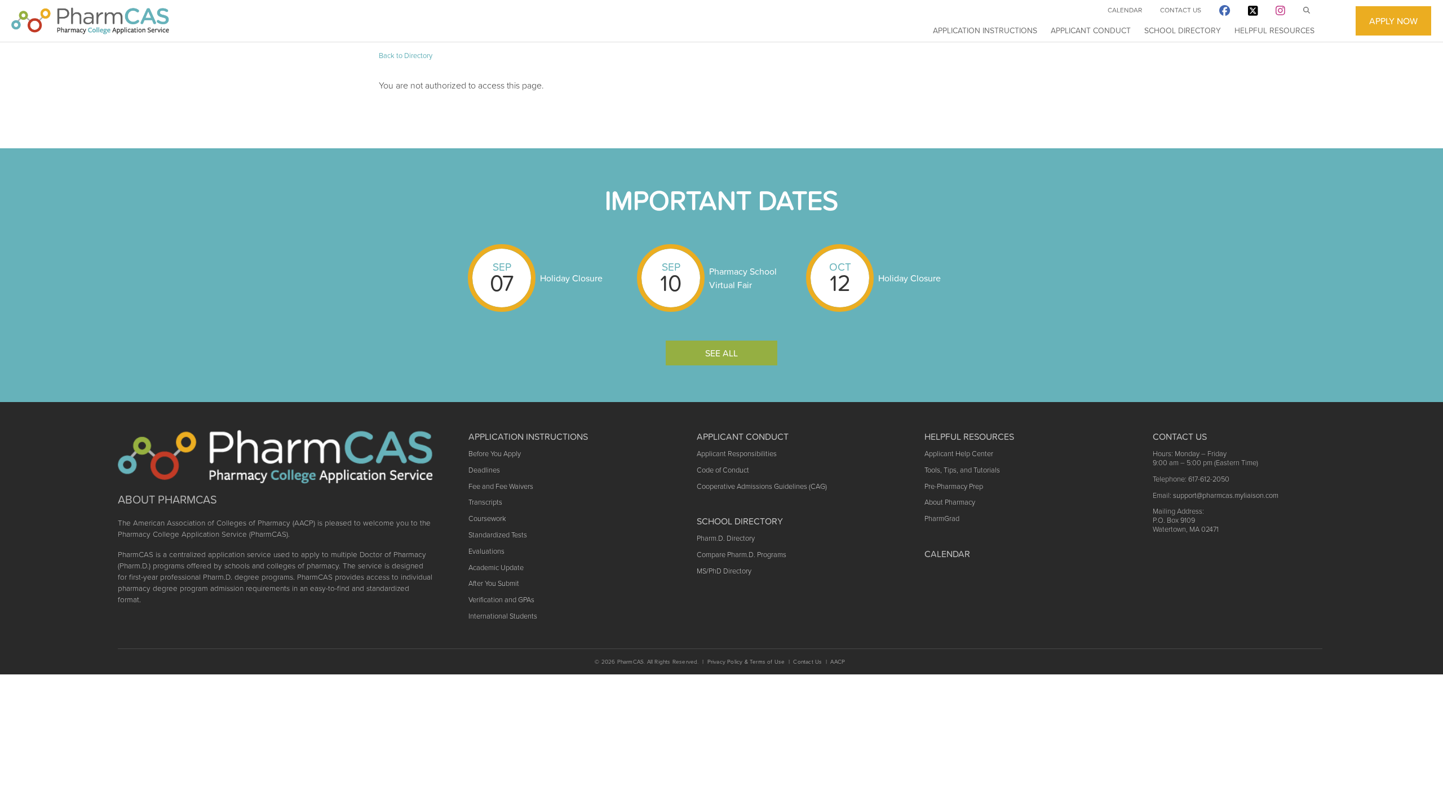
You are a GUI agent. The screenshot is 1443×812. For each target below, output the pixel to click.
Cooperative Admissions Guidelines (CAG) (762, 486)
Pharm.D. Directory (726, 538)
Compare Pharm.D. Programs (741, 554)
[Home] (90, 21)
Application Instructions (985, 30)
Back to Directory (405, 55)
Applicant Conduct (1091, 30)
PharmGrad (941, 518)
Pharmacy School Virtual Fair (743, 278)
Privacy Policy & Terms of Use (746, 661)
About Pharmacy (949, 502)
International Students (502, 616)
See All (721, 353)
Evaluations (486, 551)
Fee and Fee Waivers (500, 486)
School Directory (1182, 30)
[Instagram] (1280, 12)
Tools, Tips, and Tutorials (962, 470)
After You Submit (493, 583)
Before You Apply (494, 453)
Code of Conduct (723, 470)
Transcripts (485, 502)
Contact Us (1180, 10)
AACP (837, 661)
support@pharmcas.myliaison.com (1225, 495)
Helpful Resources (1274, 30)
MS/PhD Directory (724, 571)
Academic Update (496, 567)
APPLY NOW (1393, 21)
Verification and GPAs (501, 599)
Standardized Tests (497, 534)
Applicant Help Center (958, 453)
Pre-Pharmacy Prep (953, 486)
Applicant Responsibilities (737, 453)
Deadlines (484, 470)
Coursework (487, 518)
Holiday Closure (571, 278)
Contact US (1180, 436)
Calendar (1125, 10)
